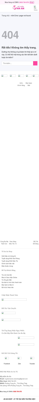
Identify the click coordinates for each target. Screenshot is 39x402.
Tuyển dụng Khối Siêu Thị (10, 261)
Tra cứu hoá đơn (7, 275)
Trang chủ (5, 15)
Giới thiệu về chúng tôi (9, 256)
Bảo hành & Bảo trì (8, 285)
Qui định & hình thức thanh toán (12, 282)
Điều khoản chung (7, 266)
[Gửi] (35, 63)
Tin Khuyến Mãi (6, 280)
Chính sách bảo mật (8, 263)
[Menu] (3, 8)
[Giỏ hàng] (35, 8)
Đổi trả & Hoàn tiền (8, 287)
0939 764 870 (24, 2)
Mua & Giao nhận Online (9, 277)
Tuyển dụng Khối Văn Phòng (11, 258)
